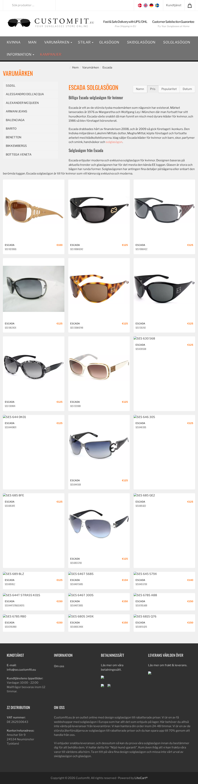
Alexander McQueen (22, 103)
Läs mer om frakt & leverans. (167, 665)
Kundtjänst (173, 5)
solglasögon (114, 142)
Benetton (13, 137)
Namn (140, 89)
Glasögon (109, 42)
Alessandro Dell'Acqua (25, 94)
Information (19, 54)
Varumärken (57, 42)
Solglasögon (176, 42)
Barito (11, 128)
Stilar (84, 42)
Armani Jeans (16, 111)
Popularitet (169, 89)
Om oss (59, 666)
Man (32, 42)
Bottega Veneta (19, 154)
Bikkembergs (16, 146)
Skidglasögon (141, 42)
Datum (187, 89)
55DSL (10, 85)
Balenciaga (15, 120)
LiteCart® (141, 778)
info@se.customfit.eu (21, 669)
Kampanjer (50, 54)
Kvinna (13, 42)
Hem (75, 67)
